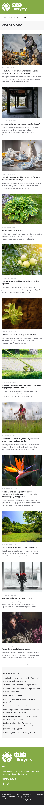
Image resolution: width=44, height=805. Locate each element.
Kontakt (39, 794)
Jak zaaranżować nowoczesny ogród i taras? (20, 685)
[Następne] (27, 664)
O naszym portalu (32, 797)
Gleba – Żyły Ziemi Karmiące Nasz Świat (18, 706)
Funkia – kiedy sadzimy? (12, 695)
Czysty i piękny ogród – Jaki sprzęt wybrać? (19, 732)
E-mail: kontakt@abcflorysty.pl (18, 796)
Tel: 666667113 (11, 796)
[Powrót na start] (15, 7)
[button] (41, 7)
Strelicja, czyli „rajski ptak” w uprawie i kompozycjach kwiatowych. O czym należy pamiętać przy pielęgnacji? (19, 726)
